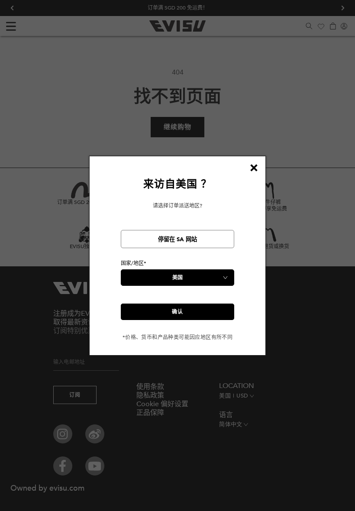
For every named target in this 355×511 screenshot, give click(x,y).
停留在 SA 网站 (177, 239)
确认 (177, 311)
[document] (177, 259)
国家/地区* (133, 263)
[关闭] (253, 168)
